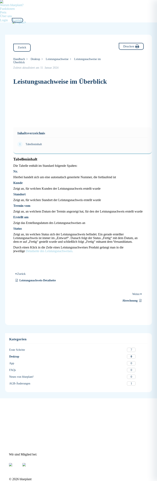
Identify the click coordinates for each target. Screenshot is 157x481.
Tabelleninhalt (34, 144)
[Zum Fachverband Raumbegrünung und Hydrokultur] (24, 463)
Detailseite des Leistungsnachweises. (49, 251)
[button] (131, 46)
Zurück (22, 47)
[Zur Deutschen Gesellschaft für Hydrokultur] (10, 463)
